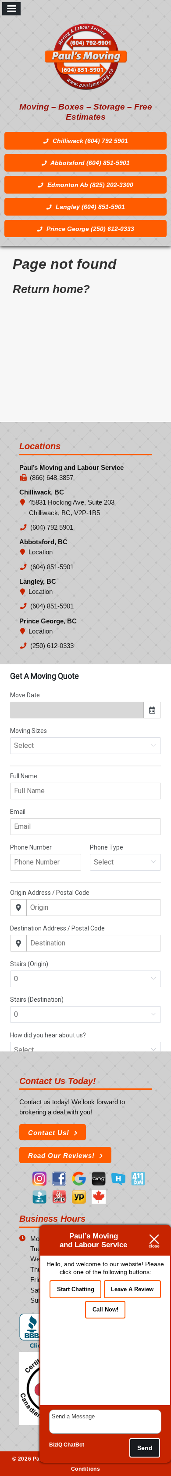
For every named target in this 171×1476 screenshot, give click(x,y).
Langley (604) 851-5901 (89, 207)
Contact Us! (48, 1132)
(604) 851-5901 (51, 567)
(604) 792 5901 (51, 527)
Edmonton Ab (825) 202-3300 (89, 185)
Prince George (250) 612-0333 (89, 229)
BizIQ (55, 1445)
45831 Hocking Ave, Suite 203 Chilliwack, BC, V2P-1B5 (71, 507)
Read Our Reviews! (61, 1155)
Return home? (51, 289)
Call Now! (105, 1309)
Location (41, 552)
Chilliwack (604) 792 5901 (89, 141)
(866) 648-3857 (51, 477)
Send (145, 1447)
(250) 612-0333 (51, 645)
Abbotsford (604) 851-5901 (89, 163)
